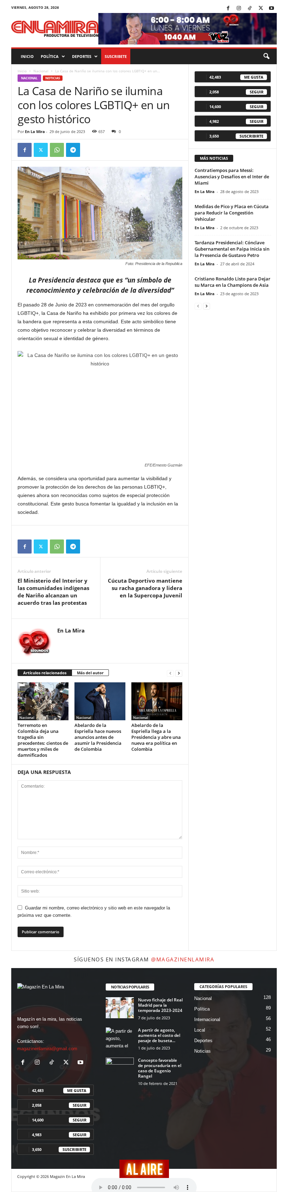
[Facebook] (228, 9)
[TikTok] (250, 9)
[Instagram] (239, 9)
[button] (266, 56)
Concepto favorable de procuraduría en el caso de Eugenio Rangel (159, 1068)
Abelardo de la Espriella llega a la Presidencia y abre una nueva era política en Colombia (156, 737)
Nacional (40, 70)
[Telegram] (73, 150)
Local (199, 1030)
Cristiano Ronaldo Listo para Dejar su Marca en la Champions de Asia (232, 282)
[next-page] (178, 673)
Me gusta (253, 77)
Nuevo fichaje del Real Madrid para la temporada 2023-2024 (160, 1005)
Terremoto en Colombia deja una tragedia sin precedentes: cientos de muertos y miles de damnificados (43, 740)
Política (50, 56)
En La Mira (35, 131)
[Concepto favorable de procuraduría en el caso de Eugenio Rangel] (120, 1068)
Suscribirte (251, 136)
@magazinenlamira (182, 959)
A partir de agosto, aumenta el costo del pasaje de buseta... (159, 1035)
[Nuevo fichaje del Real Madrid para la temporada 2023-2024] (120, 1007)
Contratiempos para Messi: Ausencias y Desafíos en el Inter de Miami (232, 176)
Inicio (27, 56)
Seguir (256, 91)
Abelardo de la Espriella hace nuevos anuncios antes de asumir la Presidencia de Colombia (98, 737)
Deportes (81, 56)
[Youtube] (271, 9)
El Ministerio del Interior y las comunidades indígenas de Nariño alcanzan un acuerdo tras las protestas (53, 591)
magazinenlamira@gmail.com (47, 1048)
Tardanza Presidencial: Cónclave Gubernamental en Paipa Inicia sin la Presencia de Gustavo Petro (232, 248)
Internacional (207, 1019)
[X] (260, 9)
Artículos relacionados (44, 672)
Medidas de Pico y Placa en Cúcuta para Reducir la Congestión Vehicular (232, 212)
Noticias (52, 78)
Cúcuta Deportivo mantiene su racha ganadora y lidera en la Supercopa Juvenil (145, 588)
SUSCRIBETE (116, 56)
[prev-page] (170, 673)
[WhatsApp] (57, 150)
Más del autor (90, 672)
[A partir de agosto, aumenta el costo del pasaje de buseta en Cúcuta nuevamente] (120, 1037)
